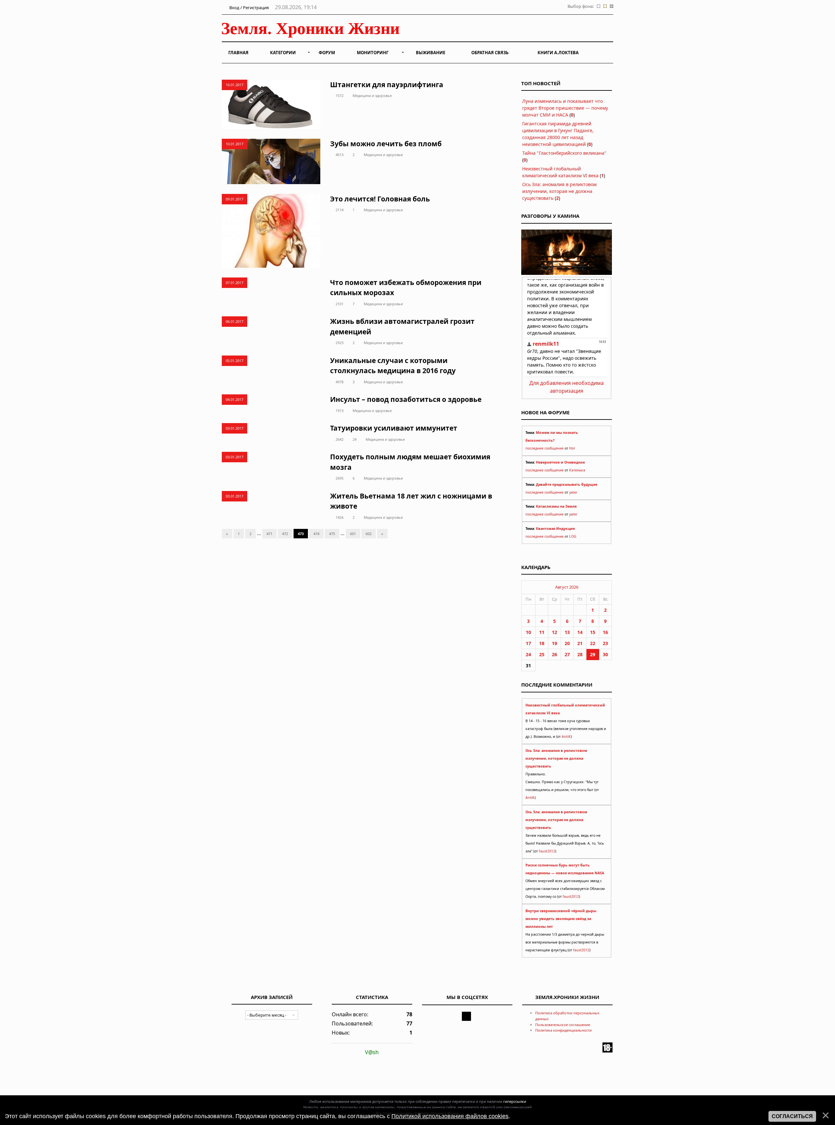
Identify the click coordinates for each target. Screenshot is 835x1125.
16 (605, 632)
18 (541, 643)
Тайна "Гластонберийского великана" (564, 153)
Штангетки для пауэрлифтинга (386, 84)
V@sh (372, 1052)
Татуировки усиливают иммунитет (393, 428)
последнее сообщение (544, 448)
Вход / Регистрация (248, 7)
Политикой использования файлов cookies (450, 1116)
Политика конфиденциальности (563, 1030)
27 (567, 654)
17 (528, 643)
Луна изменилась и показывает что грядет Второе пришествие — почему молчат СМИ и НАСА (565, 108)
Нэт (572, 448)
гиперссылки (514, 1101)
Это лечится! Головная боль (380, 198)
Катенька (577, 470)
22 (592, 643)
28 (580, 654)
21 (580, 643)
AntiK (566, 736)
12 (554, 632)
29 (592, 654)
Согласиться (792, 1116)
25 (541, 654)
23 (605, 643)
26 (554, 654)
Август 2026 (566, 587)
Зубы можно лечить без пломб (386, 143)
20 (567, 643)
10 (528, 632)
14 (580, 632)
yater (573, 492)
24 (355, 439)
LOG (572, 536)
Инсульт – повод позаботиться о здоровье (405, 399)
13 (567, 632)
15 (592, 632)
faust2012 (547, 851)
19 (554, 643)
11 (541, 632)
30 (605, 654)
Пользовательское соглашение (562, 1024)
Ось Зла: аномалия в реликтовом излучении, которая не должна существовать (559, 191)
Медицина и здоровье (372, 95)
